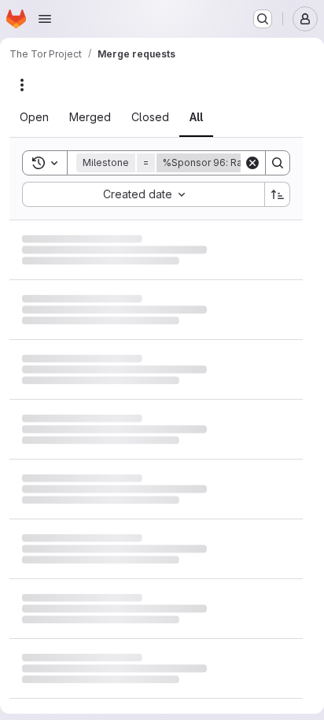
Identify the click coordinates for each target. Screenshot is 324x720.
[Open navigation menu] (44, 18)
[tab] (43, 117)
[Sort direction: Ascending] (277, 194)
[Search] (277, 162)
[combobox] (143, 194)
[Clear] (252, 162)
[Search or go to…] (262, 18)
